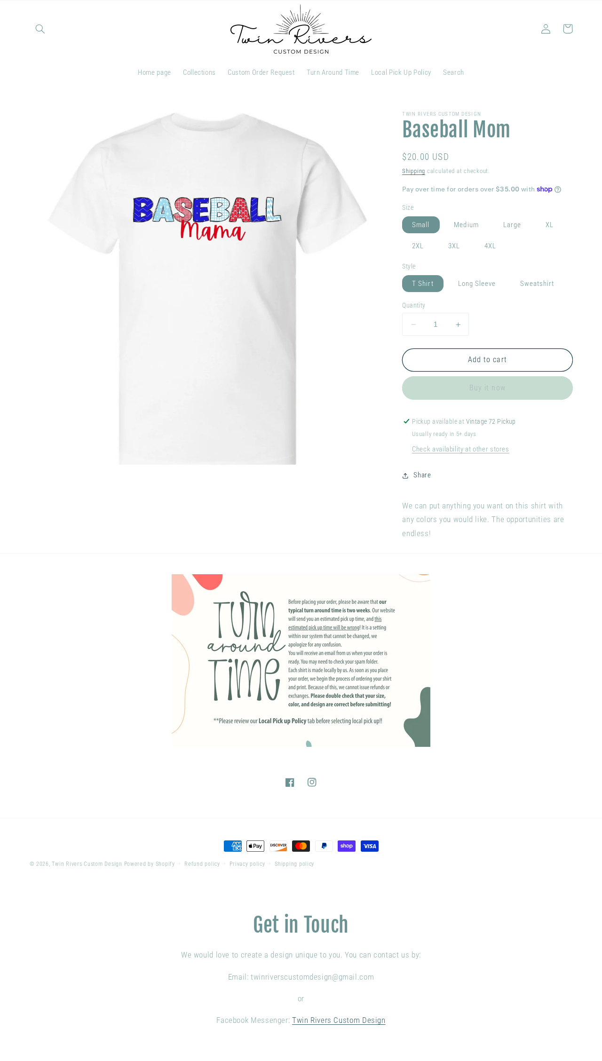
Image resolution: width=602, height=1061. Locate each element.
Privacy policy (247, 864)
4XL (490, 246)
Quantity (413, 305)
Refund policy (202, 864)
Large (512, 225)
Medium (466, 225)
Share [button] (422, 475)
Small (420, 225)
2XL (418, 246)
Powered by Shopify (149, 864)
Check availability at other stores (460, 449)
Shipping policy (294, 864)
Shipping (413, 170)
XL (550, 225)
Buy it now (487, 387)
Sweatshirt (537, 283)
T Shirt (422, 283)
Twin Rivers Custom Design (87, 864)
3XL (454, 246)
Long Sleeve (477, 283)
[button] (40, 29)
